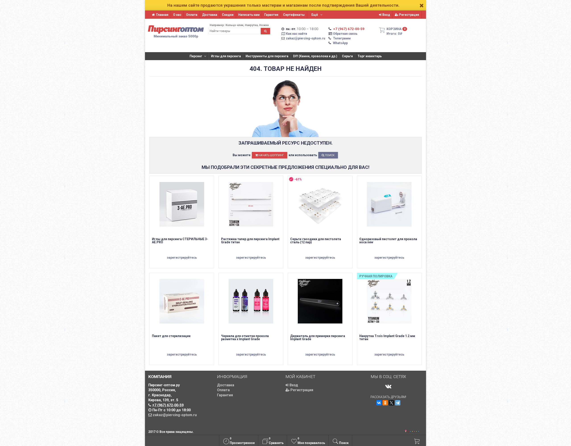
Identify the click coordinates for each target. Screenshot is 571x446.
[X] (391, 402)
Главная (162, 14)
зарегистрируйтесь (182, 257)
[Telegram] (397, 402)
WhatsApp (340, 43)
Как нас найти (296, 33)
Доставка (209, 14)
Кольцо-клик (234, 25)
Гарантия (271, 14)
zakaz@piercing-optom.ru (305, 38)
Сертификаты (294, 14)
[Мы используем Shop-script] (413, 431)
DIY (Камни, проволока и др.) (315, 56)
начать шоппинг (271, 155)
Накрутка (251, 25)
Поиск (329, 155)
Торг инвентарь (370, 56)
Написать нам (249, 14)
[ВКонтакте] (379, 402)
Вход (386, 14)
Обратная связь (345, 33)
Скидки (228, 14)
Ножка (264, 25)
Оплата (191, 14)
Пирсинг (196, 56)
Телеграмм (342, 38)
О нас (177, 14)
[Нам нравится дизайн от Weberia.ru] (405, 432)
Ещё (315, 14)
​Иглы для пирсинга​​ (226, 56)
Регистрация (408, 14)
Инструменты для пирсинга (267, 56)
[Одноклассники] (385, 402)
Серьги (347, 56)
